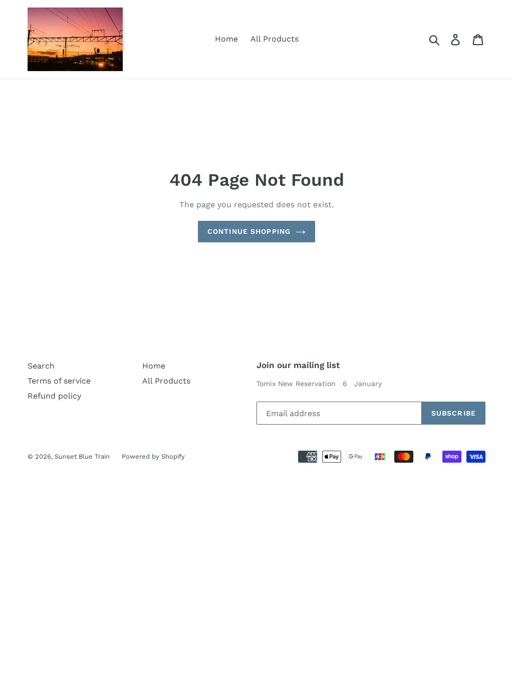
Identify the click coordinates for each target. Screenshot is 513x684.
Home (226, 39)
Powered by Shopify (153, 456)
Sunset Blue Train (83, 456)
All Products (274, 39)
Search (41, 366)
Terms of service (59, 381)
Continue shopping (249, 231)
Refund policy (54, 396)
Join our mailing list (298, 365)
